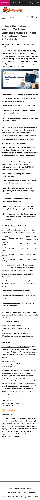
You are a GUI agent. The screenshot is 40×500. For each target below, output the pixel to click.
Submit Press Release (12, 493)
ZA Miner (17, 56)
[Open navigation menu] (3, 17)
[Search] (27, 17)
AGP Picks (5, 3)
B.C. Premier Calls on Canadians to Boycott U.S (21, 3)
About (11, 489)
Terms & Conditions (28, 493)
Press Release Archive (23, 489)
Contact (35, 497)
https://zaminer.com (14, 326)
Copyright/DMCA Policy (10, 497)
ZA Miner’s (5, 347)
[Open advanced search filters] (32, 17)
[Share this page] (37, 17)
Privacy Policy (26, 497)
